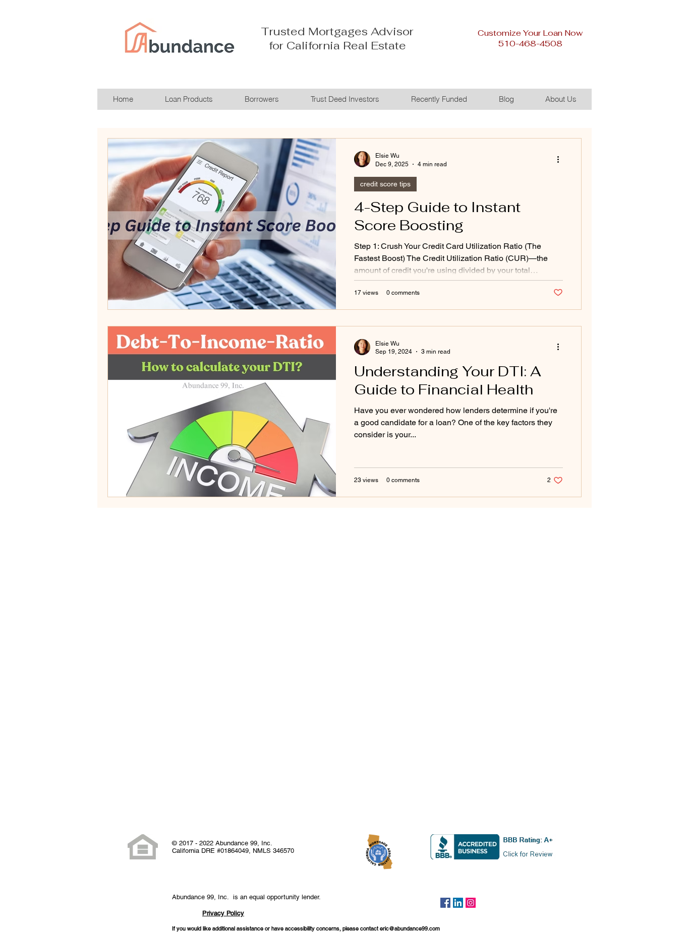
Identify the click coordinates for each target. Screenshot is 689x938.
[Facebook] (445, 903)
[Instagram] (471, 903)
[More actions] (561, 159)
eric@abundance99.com (410, 928)
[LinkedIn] (458, 903)
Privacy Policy (223, 913)
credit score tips (385, 184)
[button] (188, 99)
